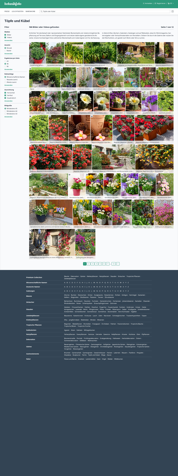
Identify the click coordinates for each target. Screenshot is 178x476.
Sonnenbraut (92, 312)
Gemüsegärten (96, 344)
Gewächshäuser (99, 353)
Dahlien (87, 307)
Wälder (110, 359)
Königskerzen (69, 309)
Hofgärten (107, 344)
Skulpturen (76, 355)
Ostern (138, 338)
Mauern (124, 353)
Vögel (104, 359)
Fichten (117, 295)
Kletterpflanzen (92, 276)
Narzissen (107, 316)
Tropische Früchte (84, 326)
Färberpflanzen (69, 334)
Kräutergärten (142, 344)
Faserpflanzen (82, 334)
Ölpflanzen (145, 334)
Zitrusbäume (109, 297)
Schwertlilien (68, 312)
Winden (93, 320)
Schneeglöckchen (118, 316)
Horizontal (11, 93)
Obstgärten (94, 347)
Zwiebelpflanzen (70, 279)
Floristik (79, 338)
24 (7, 61)
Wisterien (100, 320)
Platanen (93, 297)
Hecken (109, 353)
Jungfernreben (74, 320)
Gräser (137, 307)
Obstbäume (84, 297)
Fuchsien (95, 301)
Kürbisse (132, 334)
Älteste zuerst (11, 82)
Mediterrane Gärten (71, 347)
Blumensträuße (69, 338)
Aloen (73, 330)
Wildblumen (118, 359)
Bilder (9, 35)
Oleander (146, 301)
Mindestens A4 (12, 111)
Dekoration (75, 276)
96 (7, 66)
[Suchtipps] (173, 11)
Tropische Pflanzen (133, 276)
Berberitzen (68, 301)
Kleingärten (131, 344)
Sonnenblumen (80, 312)
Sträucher (121, 276)
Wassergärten (78, 349)
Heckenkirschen (105, 301)
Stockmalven (112, 312)
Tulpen (144, 316)
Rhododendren (69, 303)
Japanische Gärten (118, 344)
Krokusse (88, 316)
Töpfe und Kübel (94, 355)
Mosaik (9, 48)
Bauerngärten (69, 344)
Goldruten (130, 307)
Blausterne (68, 316)
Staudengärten (130, 347)
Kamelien (138, 301)
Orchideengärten (106, 347)
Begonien (67, 324)
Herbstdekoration (128, 338)
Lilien (100, 316)
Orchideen (105, 324)
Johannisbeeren (128, 301)
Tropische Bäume (137, 324)
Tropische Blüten (70, 326)
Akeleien (67, 307)
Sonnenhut (102, 312)
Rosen (79, 303)
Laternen (117, 353)
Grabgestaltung (105, 338)
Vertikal (10, 95)
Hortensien (117, 301)
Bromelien (87, 324)
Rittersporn (116, 309)
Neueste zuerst (12, 80)
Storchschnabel (123, 312)
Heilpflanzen (115, 334)
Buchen (73, 295)
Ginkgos (125, 295)
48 (7, 64)
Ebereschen (82, 295)
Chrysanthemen (77, 307)
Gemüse (91, 334)
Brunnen (67, 353)
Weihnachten (92, 341)
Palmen (113, 324)
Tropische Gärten (143, 347)
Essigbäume (98, 295)
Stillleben (83, 341)
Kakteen (79, 330)
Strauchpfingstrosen (101, 303)
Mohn (85, 309)
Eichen (90, 295)
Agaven (66, 330)
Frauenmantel (113, 307)
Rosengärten (118, 347)
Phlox (102, 309)
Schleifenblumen (144, 309)
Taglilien (134, 312)
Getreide (99, 334)
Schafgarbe (132, 309)
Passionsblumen (123, 324)
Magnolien (74, 297)
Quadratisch (11, 98)
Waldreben (85, 320)
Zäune (109, 355)
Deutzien (87, 301)
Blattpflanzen (77, 324)
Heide (144, 307)
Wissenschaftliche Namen (16, 77)
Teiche (84, 355)
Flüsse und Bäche (70, 359)
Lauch (95, 316)
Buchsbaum (78, 301)
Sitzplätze (67, 355)
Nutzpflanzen (104, 276)
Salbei (124, 309)
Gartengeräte (87, 353)
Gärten (82, 276)
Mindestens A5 (12, 108)
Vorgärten (67, 349)
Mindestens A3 (12, 114)
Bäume (66, 276)
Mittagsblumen (89, 330)
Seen (98, 359)
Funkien (122, 307)
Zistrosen (113, 303)
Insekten (81, 359)
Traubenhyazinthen (133, 316)
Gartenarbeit (76, 353)
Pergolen (140, 353)
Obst (138, 334)
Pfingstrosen (93, 309)
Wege (103, 355)
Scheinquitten (87, 303)
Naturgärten (84, 347)
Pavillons (132, 353)
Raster (9, 51)
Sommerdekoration (71, 341)
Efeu (65, 320)
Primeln (108, 309)
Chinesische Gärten (82, 344)
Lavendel (78, 309)
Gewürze (106, 334)
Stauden (113, 276)
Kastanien (141, 295)
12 (113, 264)
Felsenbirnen (108, 295)
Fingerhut (102, 307)
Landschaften (90, 359)
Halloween (116, 338)
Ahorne (66, 295)
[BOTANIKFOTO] (12, 4)
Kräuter (124, 334)
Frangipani (96, 324)
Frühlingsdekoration (91, 338)
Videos (9, 37)
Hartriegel (132, 295)
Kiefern (66, 297)
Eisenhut (95, 307)
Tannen (100, 297)
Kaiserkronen (78, 316)
